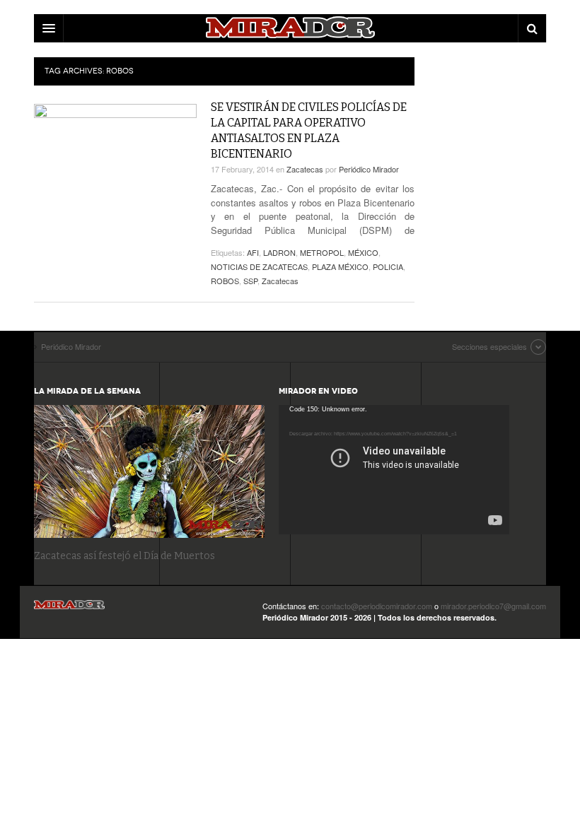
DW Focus (290, 28)
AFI (253, 252)
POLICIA (388, 266)
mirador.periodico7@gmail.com (493, 605)
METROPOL (322, 252)
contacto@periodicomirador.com (376, 605)
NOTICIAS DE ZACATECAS (259, 266)
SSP (250, 280)
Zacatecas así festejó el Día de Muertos (124, 556)
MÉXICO (363, 252)
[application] (394, 469)
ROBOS (225, 280)
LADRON (279, 252)
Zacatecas (304, 169)
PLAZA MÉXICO (340, 266)
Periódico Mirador (369, 169)
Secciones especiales (489, 346)
